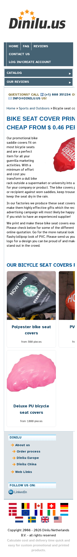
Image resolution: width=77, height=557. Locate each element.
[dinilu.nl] (19, 520)
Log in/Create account (30, 62)
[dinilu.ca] (38, 506)
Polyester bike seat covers (31, 329)
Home (13, 46)
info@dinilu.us (26, 98)
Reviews (41, 46)
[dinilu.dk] (13, 513)
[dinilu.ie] (51, 513)
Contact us (19, 54)
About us (22, 445)
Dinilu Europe (28, 458)
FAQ (26, 46)
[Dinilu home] (38, 19)
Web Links (23, 472)
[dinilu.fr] (38, 513)
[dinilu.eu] (26, 513)
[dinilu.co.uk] (45, 520)
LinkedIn (20, 492)
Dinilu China (26, 464)
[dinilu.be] (26, 506)
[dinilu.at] (13, 506)
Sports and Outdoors (34, 108)
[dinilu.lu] (64, 513)
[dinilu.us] (58, 520)
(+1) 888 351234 (57, 94)
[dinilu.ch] (51, 506)
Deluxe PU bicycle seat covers (31, 409)
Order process (28, 451)
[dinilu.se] (32, 520)
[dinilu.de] (64, 506)
